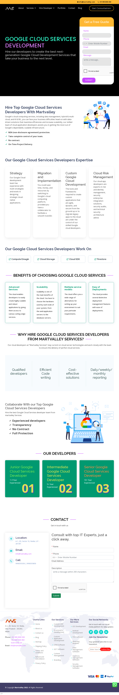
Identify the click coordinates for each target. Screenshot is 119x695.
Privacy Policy (40, 663)
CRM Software (59, 645)
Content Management (59, 655)
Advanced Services (14, 288)
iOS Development (79, 626)
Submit (89, 80)
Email (85, 47)
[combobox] (85, 43)
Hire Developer (45, 8)
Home (37, 624)
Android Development (78, 632)
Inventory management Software (78, 658)
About (21, 8)
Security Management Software (78, 666)
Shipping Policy (40, 646)
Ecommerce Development (59, 631)
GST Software (59, 649)
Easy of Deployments (99, 288)
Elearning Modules (76, 642)
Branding (57, 660)
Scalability (42, 287)
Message (87, 55)
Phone (86, 39)
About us (38, 629)
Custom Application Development (59, 638)
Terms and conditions (39, 652)
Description (57, 568)
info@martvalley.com (86, 2)
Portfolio (61, 8)
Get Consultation (101, 8)
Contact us (39, 633)
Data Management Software (78, 650)
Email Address (58, 561)
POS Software (78, 637)
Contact (71, 8)
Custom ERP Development (59, 625)
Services (30, 8)
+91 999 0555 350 (105, 2)
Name (86, 31)
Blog (80, 8)
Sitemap (38, 642)
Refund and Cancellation (40, 658)
